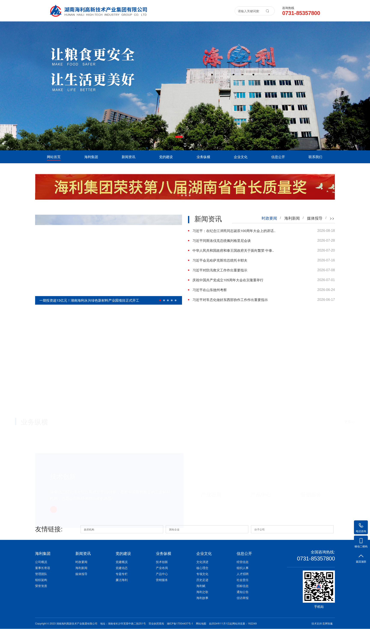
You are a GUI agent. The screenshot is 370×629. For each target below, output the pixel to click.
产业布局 (162, 568)
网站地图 (201, 623)
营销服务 (162, 580)
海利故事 (202, 598)
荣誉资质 (41, 586)
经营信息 (243, 562)
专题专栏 (122, 574)
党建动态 (122, 568)
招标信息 (243, 586)
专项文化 (202, 574)
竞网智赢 (327, 623)
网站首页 (54, 156)
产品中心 (162, 574)
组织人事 (243, 568)
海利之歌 (202, 592)
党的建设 (166, 156)
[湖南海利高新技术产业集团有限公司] (98, 8)
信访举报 (243, 598)
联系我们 (315, 156)
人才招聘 (243, 574)
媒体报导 (81, 574)
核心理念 (202, 568)
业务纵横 (203, 156)
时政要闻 (81, 562)
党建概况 (122, 562)
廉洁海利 (122, 580)
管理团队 (41, 574)
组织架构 (41, 580)
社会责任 (243, 580)
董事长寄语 (42, 568)
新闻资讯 (128, 156)
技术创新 (162, 562)
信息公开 (278, 156)
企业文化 (241, 156)
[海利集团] (185, 85)
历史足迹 (202, 580)
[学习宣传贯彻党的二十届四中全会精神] (185, 187)
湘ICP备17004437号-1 (180, 623)
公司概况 (41, 562)
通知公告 (243, 592)
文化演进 (202, 562)
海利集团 (91, 156)
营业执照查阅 (156, 623)
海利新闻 (81, 568)
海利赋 (200, 586)
